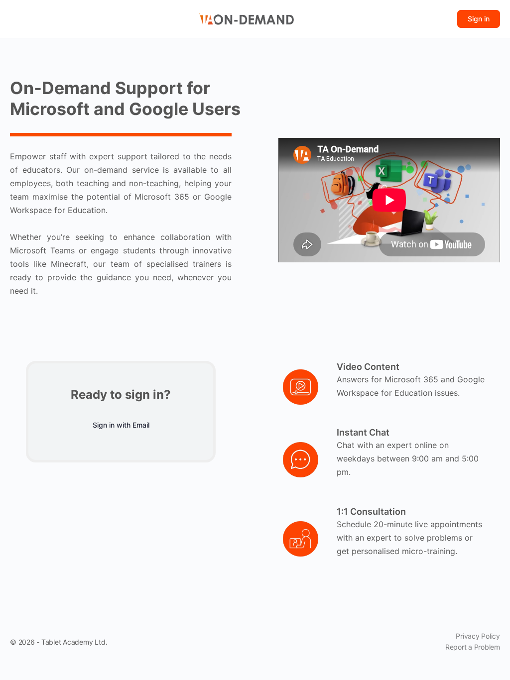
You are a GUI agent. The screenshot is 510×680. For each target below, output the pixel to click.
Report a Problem (472, 647)
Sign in (479, 18)
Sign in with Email (121, 425)
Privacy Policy (478, 636)
